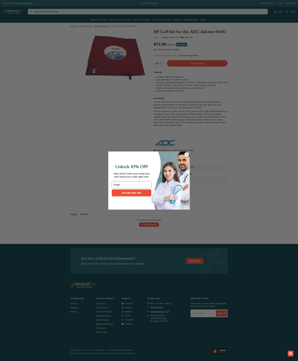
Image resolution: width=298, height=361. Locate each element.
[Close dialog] (187, 154)
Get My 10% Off (131, 193)
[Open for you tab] (290, 353)
